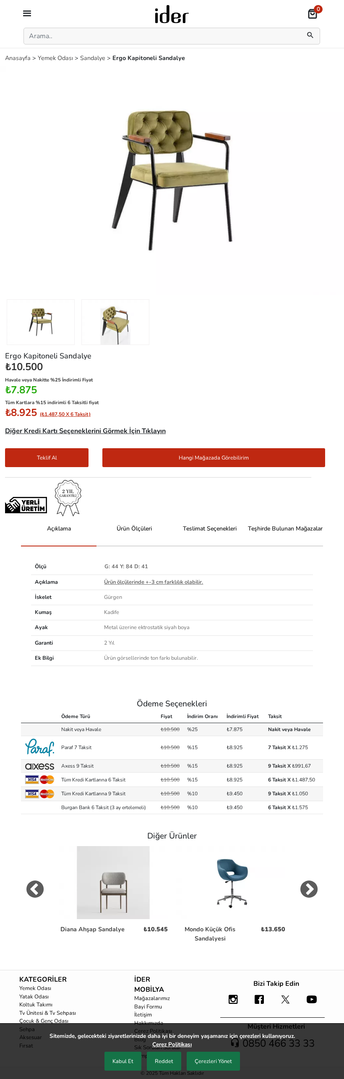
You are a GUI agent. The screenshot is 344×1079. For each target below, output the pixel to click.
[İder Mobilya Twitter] (285, 1003)
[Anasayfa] (172, 13)
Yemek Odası (56, 58)
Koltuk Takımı (35, 1004)
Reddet (164, 1061)
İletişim (143, 1015)
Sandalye (93, 58)
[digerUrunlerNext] (309, 891)
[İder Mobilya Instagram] (233, 1003)
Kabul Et (122, 1061)
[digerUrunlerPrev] (35, 891)
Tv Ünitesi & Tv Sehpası (47, 1013)
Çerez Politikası (172, 1044)
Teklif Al (47, 458)
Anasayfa (18, 58)
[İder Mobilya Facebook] (259, 1003)
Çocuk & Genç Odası (43, 1021)
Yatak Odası (34, 997)
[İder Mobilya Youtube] (311, 1003)
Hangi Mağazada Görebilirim (214, 458)
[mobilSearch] (310, 36)
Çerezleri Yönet (213, 1061)
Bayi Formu (148, 1007)
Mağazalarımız (152, 998)
